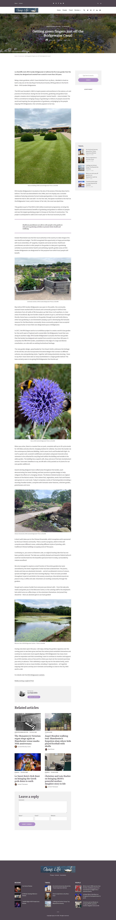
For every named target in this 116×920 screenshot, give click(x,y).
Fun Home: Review (27, 886)
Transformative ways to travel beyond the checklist (91, 183)
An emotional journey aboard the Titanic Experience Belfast (92, 151)
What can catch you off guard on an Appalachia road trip (92, 175)
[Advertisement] (58, 63)
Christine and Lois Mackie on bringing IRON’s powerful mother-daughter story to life (58, 780)
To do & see (65, 26)
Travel (71, 10)
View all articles (34, 697)
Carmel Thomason (23, 784)
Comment (21, 800)
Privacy (52, 875)
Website (53, 815)
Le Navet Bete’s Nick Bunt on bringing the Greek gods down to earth (27, 779)
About (16, 3)
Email (37, 815)
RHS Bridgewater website (35, 675)
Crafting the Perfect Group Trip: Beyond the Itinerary (92, 167)
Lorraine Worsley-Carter (24, 746)
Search (88, 80)
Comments (63, 875)
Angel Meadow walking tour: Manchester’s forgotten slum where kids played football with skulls (58, 741)
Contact (21, 3)
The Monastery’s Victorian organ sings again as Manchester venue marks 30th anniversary (28, 740)
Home (59, 10)
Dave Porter (51, 749)
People (65, 10)
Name (21, 815)
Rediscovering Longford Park (24, 681)
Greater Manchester (53, 26)
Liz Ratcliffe (52, 40)
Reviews (77, 10)
